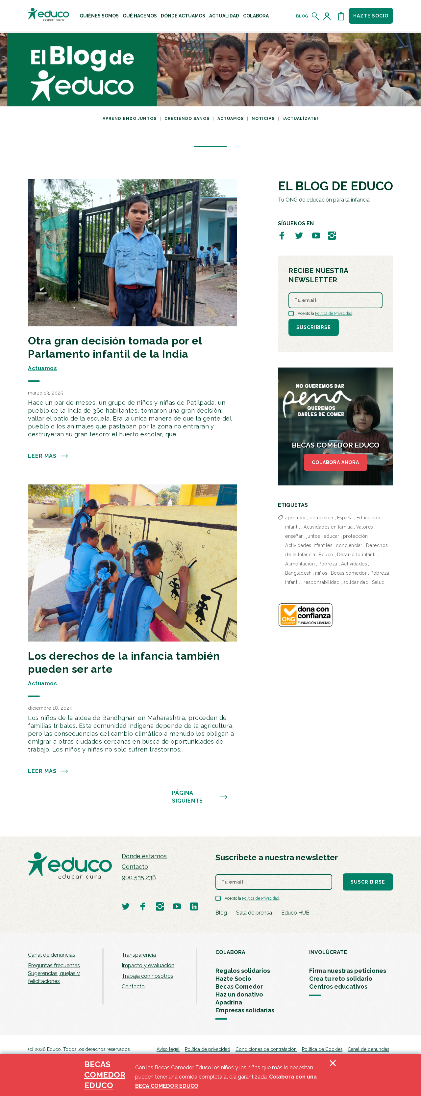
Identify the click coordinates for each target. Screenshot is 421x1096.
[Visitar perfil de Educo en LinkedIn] (194, 906)
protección (355, 536)
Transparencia (139, 955)
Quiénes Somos (99, 15)
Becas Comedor (239, 986)
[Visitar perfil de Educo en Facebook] (282, 235)
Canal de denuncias (51, 955)
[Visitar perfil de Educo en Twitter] (299, 235)
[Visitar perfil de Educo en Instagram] (332, 235)
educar (331, 536)
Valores (364, 527)
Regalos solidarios (242, 970)
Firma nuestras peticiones (347, 970)
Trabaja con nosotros (147, 976)
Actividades (354, 563)
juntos (313, 536)
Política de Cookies (322, 1049)
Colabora (256, 15)
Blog (302, 16)
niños (321, 573)
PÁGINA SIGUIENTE (187, 797)
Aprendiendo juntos (130, 118)
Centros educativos (338, 986)
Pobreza (327, 563)
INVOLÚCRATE (328, 952)
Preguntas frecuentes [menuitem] (54, 965)
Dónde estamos (144, 856)
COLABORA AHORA (335, 462)
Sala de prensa (254, 913)
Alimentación (300, 563)
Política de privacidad (207, 1049)
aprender (295, 517)
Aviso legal (168, 1049)
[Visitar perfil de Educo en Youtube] (316, 235)
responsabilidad (322, 582)
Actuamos (230, 118)
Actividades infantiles (308, 545)
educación (322, 517)
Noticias (263, 118)
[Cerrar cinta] (333, 1075)
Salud (378, 582)
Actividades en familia (328, 527)
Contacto (135, 866)
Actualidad (224, 15)
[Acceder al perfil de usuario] (328, 16)
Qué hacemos (140, 15)
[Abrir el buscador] (315, 16)
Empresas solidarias (244, 1010)
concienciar (349, 545)
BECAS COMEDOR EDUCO (104, 1074)
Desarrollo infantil (357, 554)
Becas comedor (349, 573)
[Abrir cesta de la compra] (341, 16)
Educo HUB (295, 913)
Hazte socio (370, 15)
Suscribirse (313, 327)
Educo (326, 554)
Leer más (42, 456)
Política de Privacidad (333, 313)
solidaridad (356, 582)
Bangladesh (298, 573)
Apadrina (228, 1002)
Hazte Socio (233, 978)
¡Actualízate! (300, 118)
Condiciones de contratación (266, 1049)
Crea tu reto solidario (340, 978)
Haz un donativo (239, 994)
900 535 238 (139, 877)
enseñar (294, 536)
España (345, 517)
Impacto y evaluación (148, 965)
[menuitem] (99, 16)
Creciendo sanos (187, 118)
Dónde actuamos (183, 15)
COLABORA (230, 952)
